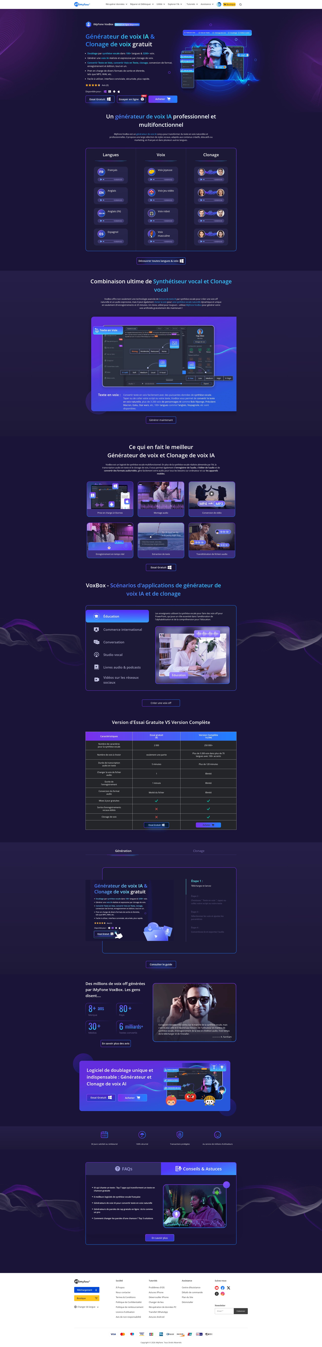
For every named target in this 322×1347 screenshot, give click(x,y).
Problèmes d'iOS (157, 1287)
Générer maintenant (161, 420)
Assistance (206, 4)
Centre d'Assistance (191, 1287)
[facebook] (223, 1288)
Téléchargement (84, 1290)
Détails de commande (192, 1292)
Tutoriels (191, 4)
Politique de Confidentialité (129, 1302)
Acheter (160, 99)
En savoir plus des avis (115, 1043)
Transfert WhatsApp (158, 1312)
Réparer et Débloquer (140, 4)
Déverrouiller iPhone (159, 1297)
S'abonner (241, 1311)
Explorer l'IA (173, 4)
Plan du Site (187, 1297)
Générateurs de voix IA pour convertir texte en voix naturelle (123, 1203)
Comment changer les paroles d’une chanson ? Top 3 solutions (123, 1218)
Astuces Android (156, 1317)
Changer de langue (86, 1306)
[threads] (217, 1294)
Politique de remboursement (129, 1307)
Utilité (159, 4)
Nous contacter (123, 1292)
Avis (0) (105, 85)
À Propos (120, 1287)
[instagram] (223, 1294)
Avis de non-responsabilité (128, 1317)
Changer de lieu (156, 1302)
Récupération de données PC (162, 1307)
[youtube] (217, 1288)
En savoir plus (160, 1238)
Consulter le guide (161, 964)
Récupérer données (115, 4)
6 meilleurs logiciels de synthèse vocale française (117, 1196)
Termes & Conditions (126, 1297)
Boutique (231, 4)
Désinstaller (187, 1302)
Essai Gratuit (158, 567)
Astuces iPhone (156, 1292)
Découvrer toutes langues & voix (158, 261)
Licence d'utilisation (125, 1312)
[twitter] (228, 1288)
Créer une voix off (161, 703)
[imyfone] (82, 4)
